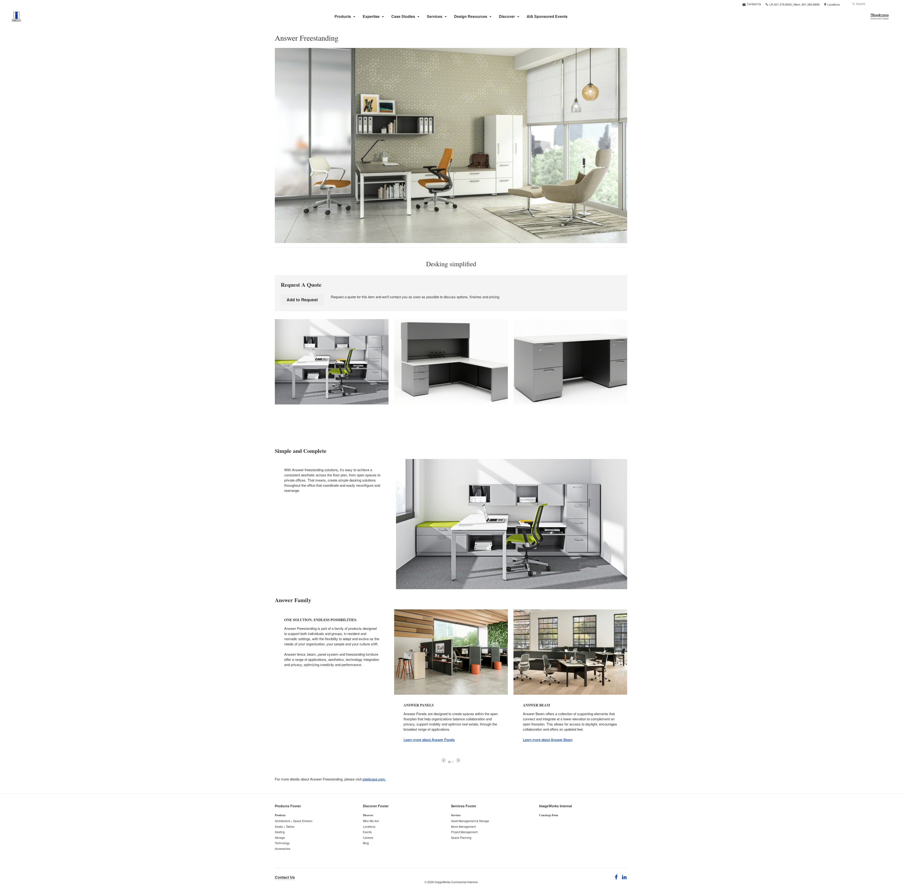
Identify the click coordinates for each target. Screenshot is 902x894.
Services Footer (463, 806)
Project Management (464, 832)
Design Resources (470, 16)
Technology (282, 843)
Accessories (282, 849)
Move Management (463, 826)
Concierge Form (548, 815)
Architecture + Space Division (293, 821)
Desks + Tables (284, 826)
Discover (507, 16)
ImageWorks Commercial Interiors (456, 882)
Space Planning (461, 837)
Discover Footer (376, 806)
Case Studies (403, 16)
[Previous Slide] (444, 760)
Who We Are (371, 821)
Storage (280, 837)
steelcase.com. (374, 778)
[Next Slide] (458, 760)
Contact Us (753, 4)
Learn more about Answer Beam (548, 739)
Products (342, 16)
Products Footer (288, 806)
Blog (366, 843)
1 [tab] (449, 762)
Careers (368, 837)
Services (434, 16)
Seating (280, 832)
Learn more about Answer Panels (429, 739)
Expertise (371, 16)
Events (367, 832)
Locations (369, 826)
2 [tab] (452, 762)
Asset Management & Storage (470, 821)
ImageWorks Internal (555, 806)
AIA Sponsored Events (547, 16)
